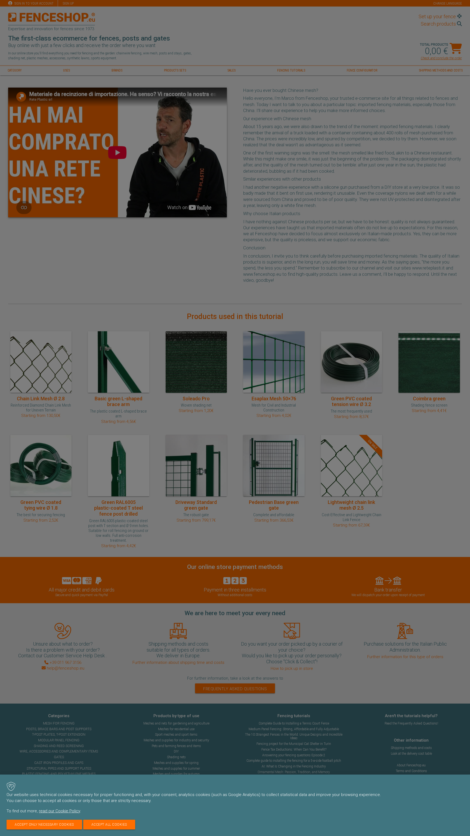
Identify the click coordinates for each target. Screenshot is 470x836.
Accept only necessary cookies (44, 824)
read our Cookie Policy (59, 811)
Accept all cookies (109, 824)
